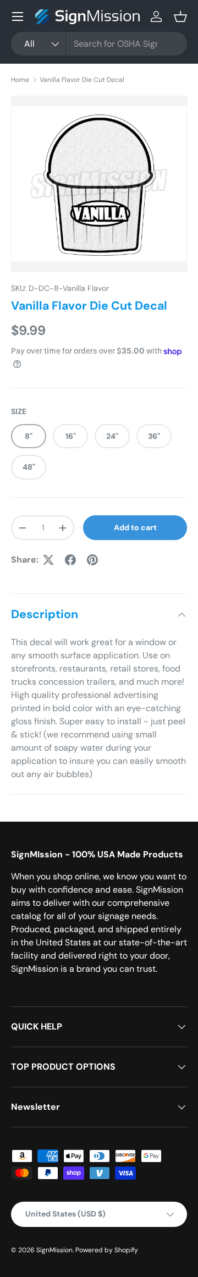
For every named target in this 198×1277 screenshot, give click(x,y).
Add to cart (135, 527)
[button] (180, 16)
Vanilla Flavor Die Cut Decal (82, 79)
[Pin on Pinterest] (92, 560)
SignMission (54, 1250)
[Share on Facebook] (70, 560)
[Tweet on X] (48, 560)
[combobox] (99, 44)
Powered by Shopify (106, 1250)
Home (20, 79)
